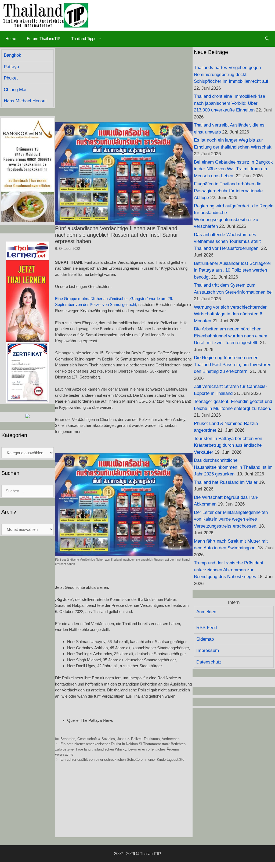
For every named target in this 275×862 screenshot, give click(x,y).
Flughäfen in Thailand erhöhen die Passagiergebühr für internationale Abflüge (228, 190)
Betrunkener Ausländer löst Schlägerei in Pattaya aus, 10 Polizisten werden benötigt (232, 270)
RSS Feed (206, 627)
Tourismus (152, 739)
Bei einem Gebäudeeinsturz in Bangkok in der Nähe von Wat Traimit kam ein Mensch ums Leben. (233, 169)
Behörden (67, 739)
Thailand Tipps (83, 38)
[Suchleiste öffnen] (267, 39)
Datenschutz (209, 662)
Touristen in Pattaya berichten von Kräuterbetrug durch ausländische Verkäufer (228, 445)
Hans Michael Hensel (25, 100)
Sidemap (205, 639)
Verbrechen (170, 739)
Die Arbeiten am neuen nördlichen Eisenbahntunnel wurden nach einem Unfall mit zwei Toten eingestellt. (230, 335)
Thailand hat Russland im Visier (226, 482)
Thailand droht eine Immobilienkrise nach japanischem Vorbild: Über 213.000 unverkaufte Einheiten (229, 103)
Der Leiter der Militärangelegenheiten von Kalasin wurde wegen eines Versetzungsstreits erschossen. (231, 519)
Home (10, 38)
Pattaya (11, 66)
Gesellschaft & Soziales (96, 739)
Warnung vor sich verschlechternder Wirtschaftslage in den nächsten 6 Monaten (230, 314)
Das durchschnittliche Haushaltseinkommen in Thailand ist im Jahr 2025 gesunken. (233, 467)
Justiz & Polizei (129, 739)
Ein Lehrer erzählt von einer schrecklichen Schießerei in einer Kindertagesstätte (122, 760)
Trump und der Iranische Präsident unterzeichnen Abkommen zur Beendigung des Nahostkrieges (228, 569)
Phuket (11, 78)
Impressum (207, 650)
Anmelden (206, 611)
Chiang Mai (15, 89)
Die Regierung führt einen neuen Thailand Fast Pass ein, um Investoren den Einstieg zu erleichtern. (232, 364)
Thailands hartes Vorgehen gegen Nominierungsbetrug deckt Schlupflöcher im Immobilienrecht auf (231, 74)
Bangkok (12, 55)
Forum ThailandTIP (43, 38)
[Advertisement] (124, 84)
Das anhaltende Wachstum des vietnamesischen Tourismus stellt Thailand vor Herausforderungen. (227, 241)
